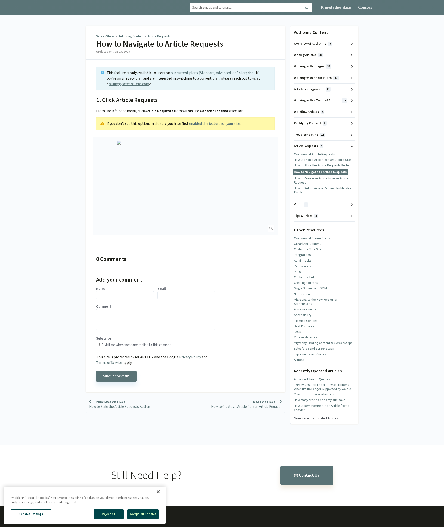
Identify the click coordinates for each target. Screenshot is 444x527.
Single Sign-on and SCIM (310, 288)
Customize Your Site (308, 249)
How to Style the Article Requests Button (322, 165)
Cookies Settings (31, 514)
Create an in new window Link (314, 394)
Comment (103, 306)
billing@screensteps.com (129, 83)
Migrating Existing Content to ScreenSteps (323, 343)
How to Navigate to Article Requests (159, 44)
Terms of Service (109, 362)
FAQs (297, 332)
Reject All (108, 514)
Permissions (302, 266)
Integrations (302, 255)
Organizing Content (307, 244)
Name (100, 289)
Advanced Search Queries (312, 379)
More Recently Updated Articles (316, 418)
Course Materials (305, 337)
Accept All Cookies (143, 514)
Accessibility (302, 315)
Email (161, 289)
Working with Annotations (315, 78)
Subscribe (103, 338)
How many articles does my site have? (320, 400)
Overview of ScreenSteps (312, 238)
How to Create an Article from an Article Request (321, 180)
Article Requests (159, 36)
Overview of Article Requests (314, 154)
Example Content (305, 321)
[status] (185, 78)
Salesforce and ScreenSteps (314, 348)
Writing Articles (308, 55)
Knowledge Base (336, 7)
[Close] (158, 492)
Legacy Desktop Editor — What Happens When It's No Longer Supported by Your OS (323, 387)
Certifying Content (309, 123)
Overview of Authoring (312, 43)
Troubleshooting (309, 134)
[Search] (306, 8)
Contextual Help (305, 277)
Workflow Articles (308, 112)
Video (300, 204)
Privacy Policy (190, 357)
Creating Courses (306, 283)
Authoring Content (131, 36)
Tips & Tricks (305, 216)
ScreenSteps (105, 36)
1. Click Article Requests (127, 100)
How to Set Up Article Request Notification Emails (323, 190)
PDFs (297, 272)
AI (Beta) (299, 360)
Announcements (305, 309)
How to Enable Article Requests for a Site (322, 160)
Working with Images (312, 66)
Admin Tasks (302, 260)
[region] (85, 505)
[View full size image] (185, 186)
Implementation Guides (310, 354)
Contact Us (309, 475)
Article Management (312, 89)
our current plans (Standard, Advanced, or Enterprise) (213, 72)
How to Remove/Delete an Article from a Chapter (322, 408)
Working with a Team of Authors (320, 100)
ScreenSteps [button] (76, 2)
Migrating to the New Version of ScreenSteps (315, 301)
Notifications (302, 294)
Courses (365, 7)
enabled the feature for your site (214, 123)
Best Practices (304, 326)
